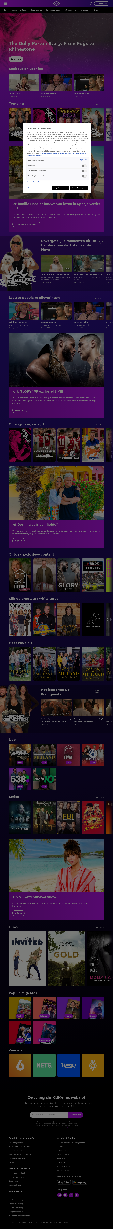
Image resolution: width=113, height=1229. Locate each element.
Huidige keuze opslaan (60, 188)
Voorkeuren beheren (34, 187)
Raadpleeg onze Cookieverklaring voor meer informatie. (60, 153)
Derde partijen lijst (33, 181)
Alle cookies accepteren (79, 188)
